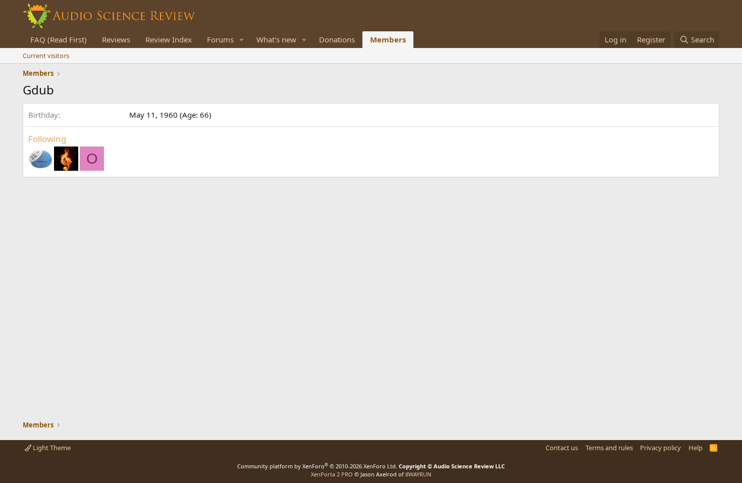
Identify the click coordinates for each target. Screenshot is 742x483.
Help (695, 447)
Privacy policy (660, 447)
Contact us (562, 447)
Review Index (168, 39)
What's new (276, 39)
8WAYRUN (418, 474)
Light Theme (51, 447)
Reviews (116, 39)
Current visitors (46, 55)
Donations (337, 39)
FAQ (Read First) (58, 39)
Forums (220, 39)
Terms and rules (609, 447)
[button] (242, 39)
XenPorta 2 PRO (332, 474)
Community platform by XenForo (317, 466)
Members (388, 39)
